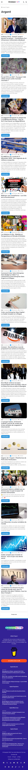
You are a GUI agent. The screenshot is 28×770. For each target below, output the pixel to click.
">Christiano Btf (7, 34)
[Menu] (2, 2)
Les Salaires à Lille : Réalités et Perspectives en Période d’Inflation (13, 235)
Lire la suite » (5, 55)
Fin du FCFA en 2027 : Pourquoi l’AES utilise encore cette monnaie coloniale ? (13, 78)
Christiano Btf (14, 754)
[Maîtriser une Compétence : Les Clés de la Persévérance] (14, 184)
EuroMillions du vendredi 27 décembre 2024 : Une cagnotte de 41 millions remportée (13, 158)
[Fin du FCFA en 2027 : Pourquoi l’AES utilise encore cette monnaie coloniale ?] (14, 66)
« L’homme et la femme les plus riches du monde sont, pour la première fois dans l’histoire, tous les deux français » (14, 590)
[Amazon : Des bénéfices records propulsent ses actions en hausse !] (14, 336)
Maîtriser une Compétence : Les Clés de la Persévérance (13, 196)
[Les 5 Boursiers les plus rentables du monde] (14, 511)
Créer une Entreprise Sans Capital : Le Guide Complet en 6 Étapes (13, 313)
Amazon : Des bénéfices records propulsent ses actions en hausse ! (13, 348)
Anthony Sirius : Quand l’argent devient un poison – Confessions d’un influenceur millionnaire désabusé (14, 38)
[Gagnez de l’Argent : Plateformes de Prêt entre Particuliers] (14, 446)
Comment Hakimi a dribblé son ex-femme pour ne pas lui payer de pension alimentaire (13, 490)
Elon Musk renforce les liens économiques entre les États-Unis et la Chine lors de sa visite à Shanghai (13, 384)
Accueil (4, 7)
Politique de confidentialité (14, 759)
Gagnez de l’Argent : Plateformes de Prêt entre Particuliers (13, 458)
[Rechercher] (26, 2)
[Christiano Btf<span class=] (1, 34)
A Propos (14, 756)
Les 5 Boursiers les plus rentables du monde (13, 523)
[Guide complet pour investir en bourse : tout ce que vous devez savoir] (14, 543)
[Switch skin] (23, 2)
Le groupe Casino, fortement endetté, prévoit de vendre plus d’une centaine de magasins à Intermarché (12, 424)
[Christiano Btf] (14, 2)
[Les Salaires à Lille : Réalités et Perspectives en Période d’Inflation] (14, 223)
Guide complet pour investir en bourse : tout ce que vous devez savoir (12, 556)
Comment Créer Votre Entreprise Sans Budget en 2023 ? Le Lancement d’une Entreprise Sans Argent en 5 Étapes (12, 275)
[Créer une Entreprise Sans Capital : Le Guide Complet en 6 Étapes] (14, 301)
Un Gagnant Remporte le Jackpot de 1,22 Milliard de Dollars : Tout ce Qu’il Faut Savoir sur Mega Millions (13, 119)
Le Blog (18, 756)
